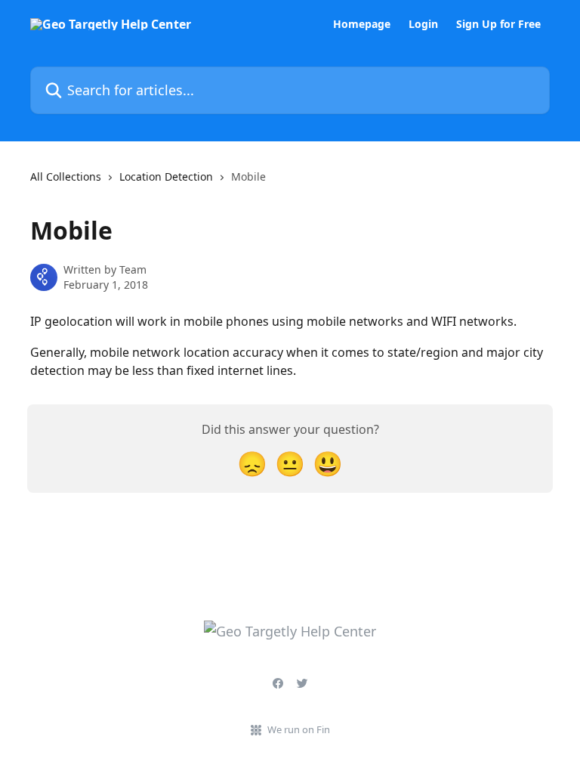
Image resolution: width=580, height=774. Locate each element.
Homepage (361, 24)
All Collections (65, 176)
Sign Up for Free (498, 24)
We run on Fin (298, 729)
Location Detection (166, 176)
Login (423, 24)
